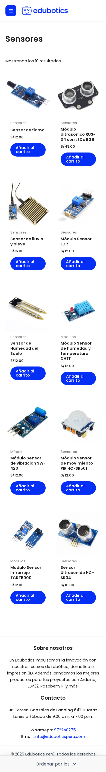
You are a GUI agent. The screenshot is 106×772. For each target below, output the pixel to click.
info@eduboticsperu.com (60, 736)
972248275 (65, 730)
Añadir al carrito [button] (25, 149)
